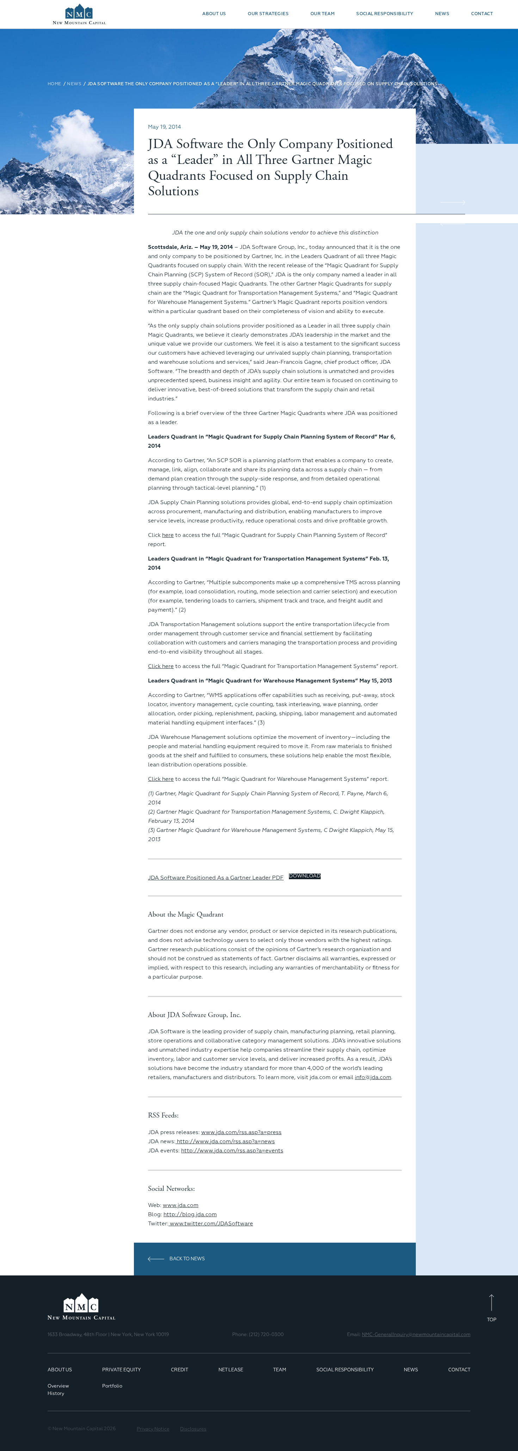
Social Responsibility (384, 14)
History (56, 1393)
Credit (179, 1370)
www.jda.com (180, 1205)
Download (305, 876)
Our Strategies (268, 14)
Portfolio (112, 1386)
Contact (482, 14)
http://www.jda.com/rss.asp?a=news (225, 1141)
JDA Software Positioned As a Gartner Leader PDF (216, 878)
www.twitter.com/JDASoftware (211, 1223)
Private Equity (121, 1370)
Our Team (322, 14)
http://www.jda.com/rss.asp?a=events (232, 1150)
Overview (58, 1386)
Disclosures (193, 1429)
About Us (214, 14)
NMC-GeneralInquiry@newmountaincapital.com (416, 1335)
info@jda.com (373, 1077)
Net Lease (230, 1370)
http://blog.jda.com (190, 1214)
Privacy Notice (153, 1429)
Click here (161, 666)
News (442, 14)
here (168, 535)
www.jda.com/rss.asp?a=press (241, 1132)
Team (279, 1370)
